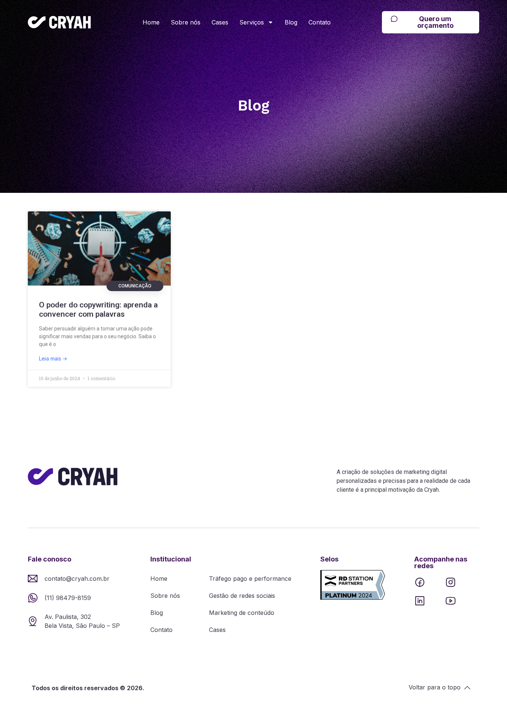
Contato (319, 22)
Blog (291, 22)
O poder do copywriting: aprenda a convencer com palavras (98, 309)
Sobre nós (185, 22)
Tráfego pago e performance (250, 578)
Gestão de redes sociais (242, 595)
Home (151, 22)
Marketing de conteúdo (241, 612)
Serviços (251, 22)
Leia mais (51, 358)
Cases (220, 22)
